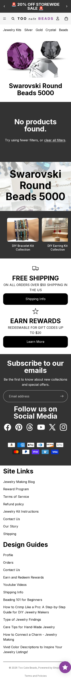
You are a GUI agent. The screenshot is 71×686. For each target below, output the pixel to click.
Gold (39, 30)
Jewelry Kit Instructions (21, 511)
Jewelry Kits (12, 30)
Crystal (51, 30)
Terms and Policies (35, 675)
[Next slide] (66, 6)
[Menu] (4, 18)
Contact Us (11, 519)
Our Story (10, 526)
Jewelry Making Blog (19, 482)
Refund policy (13, 504)
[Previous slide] (4, 6)
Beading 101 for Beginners (22, 600)
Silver (28, 30)
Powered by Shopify (50, 667)
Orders (8, 562)
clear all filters (54, 140)
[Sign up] (62, 396)
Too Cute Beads (27, 667)
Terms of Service (16, 497)
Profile (8, 555)
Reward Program (16, 489)
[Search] (13, 18)
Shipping (9, 534)
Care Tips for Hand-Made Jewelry (29, 627)
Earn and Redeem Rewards (23, 577)
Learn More (35, 342)
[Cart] (66, 18)
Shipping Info (35, 299)
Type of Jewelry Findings (22, 619)
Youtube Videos (15, 585)
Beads (63, 30)
